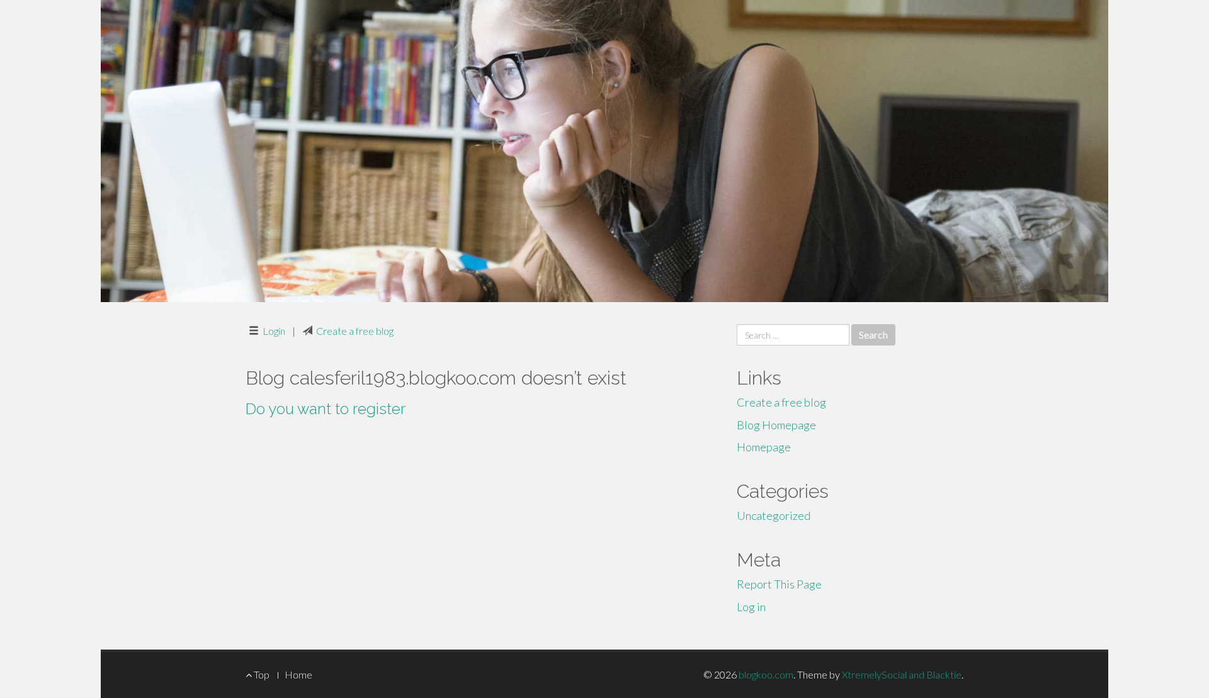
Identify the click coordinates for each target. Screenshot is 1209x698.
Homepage (764, 447)
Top (261, 674)
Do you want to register (326, 409)
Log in (751, 607)
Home (298, 674)
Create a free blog (355, 331)
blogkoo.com (766, 674)
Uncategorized (773, 515)
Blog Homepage (776, 425)
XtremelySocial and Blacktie (902, 674)
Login (274, 331)
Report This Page (779, 584)
